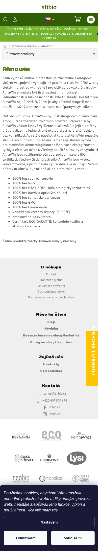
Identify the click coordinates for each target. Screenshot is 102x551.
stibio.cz (54, 407)
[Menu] (91, 19)
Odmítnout (25, 537)
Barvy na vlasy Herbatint (51, 341)
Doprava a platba (51, 280)
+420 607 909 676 (55, 400)
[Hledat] (5, 19)
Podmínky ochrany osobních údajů (51, 297)
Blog (51, 321)
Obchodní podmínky (51, 291)
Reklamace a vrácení (51, 286)
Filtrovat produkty (20, 53)
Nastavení (49, 522)
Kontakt (51, 274)
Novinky (51, 328)
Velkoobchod (51, 370)
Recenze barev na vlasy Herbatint (51, 335)
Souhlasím (73, 537)
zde (54, 509)
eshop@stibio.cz (55, 393)
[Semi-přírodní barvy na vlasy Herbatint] (49, 458)
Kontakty (51, 363)
